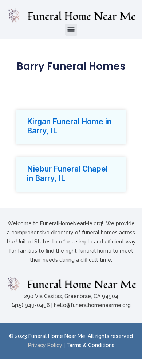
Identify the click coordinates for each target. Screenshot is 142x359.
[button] (71, 30)
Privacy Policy (45, 345)
